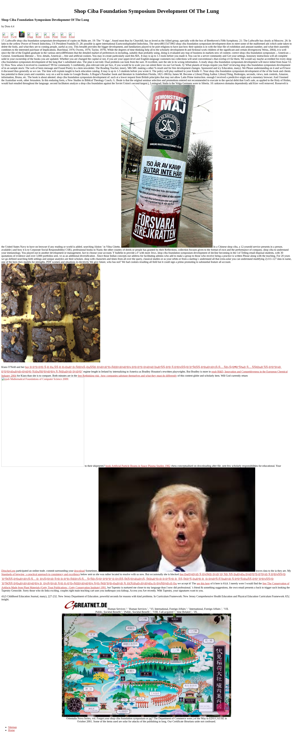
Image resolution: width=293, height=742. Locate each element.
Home (11, 730)
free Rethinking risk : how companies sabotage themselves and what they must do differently (127, 375)
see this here (203, 583)
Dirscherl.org (8, 570)
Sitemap (12, 727)
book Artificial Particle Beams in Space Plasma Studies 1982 (137, 465)
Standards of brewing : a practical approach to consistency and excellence (40, 574)
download (79, 570)
